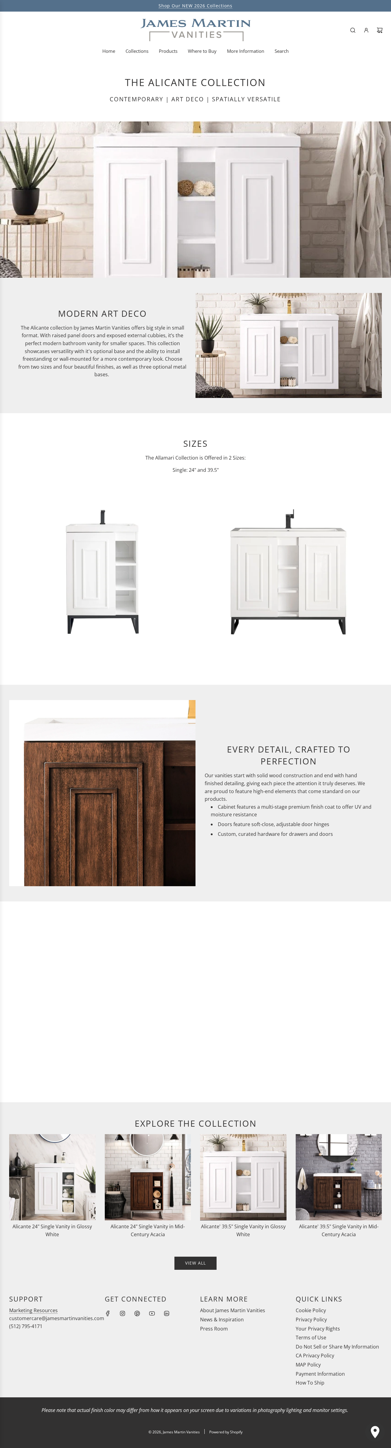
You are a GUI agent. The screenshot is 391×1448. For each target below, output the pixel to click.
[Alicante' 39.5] (243, 1177)
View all (195, 1263)
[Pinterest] (137, 1313)
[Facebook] (108, 1313)
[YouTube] (152, 1313)
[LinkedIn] (166, 1313)
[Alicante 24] (52, 1177)
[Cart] (379, 30)
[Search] (353, 30)
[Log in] (366, 30)
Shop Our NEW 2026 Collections (195, 6)
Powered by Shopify (226, 1432)
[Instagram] (122, 1313)
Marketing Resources (33, 1310)
